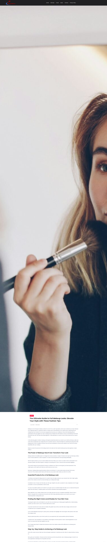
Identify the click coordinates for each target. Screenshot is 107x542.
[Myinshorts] (10, 2)
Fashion (31, 415)
